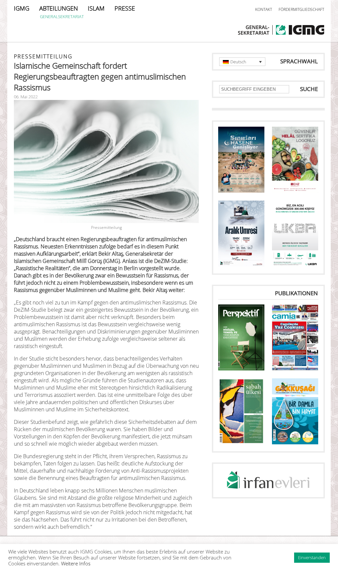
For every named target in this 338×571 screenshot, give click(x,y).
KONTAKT (263, 9)
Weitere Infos (75, 563)
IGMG (21, 8)
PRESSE (125, 8)
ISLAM (96, 8)
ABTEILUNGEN (58, 8)
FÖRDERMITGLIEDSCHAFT (301, 9)
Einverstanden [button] (312, 557)
